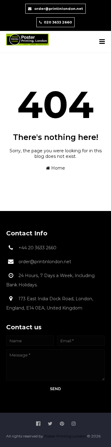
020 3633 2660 (58, 22)
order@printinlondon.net (58, 8)
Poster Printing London (65, 436)
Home (57, 168)
